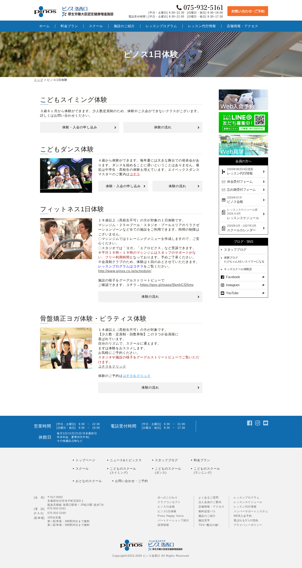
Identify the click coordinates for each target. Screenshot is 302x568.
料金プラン (202, 460)
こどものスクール (123, 470)
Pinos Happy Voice (171, 515)
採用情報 (163, 524)
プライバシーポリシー (248, 524)
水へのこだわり (168, 497)
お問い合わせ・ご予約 (131, 481)
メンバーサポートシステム (251, 511)
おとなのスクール (89, 481)
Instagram (233, 285)
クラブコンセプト (169, 502)
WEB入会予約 (243, 515)
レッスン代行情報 (245, 506)
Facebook (233, 277)
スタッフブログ (235, 249)
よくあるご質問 (208, 497)
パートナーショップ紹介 (173, 520)
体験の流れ (163, 127)
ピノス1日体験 (167, 511)
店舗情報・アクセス (211, 506)
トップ (38, 79)
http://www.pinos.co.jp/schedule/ (124, 271)
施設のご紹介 (207, 515)
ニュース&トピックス (126, 460)
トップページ (85, 460)
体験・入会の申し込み (79, 127)
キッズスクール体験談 (238, 269)
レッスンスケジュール (248, 502)
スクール (82, 468)
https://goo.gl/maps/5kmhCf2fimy (167, 285)
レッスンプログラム (246, 497)
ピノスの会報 (166, 506)
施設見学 (204, 520)
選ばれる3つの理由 (246, 520)
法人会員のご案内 (209, 502)
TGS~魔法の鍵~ (209, 524)
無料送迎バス (207, 511)
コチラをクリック (112, 366)
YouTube (232, 293)
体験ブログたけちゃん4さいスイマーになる (244, 259)
